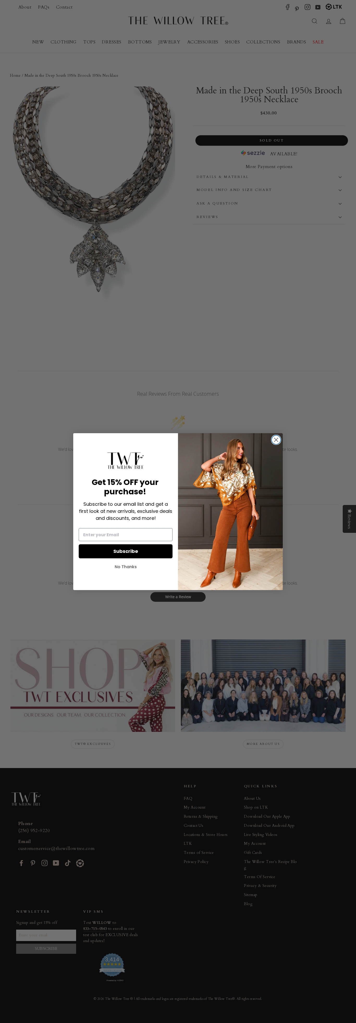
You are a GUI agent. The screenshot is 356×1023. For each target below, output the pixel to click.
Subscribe (125, 551)
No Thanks (126, 567)
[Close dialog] (276, 439)
